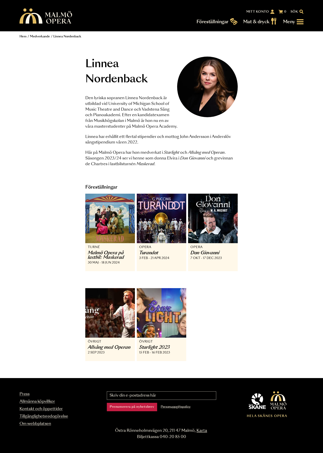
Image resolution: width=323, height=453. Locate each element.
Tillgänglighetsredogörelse (44, 416)
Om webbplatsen (35, 424)
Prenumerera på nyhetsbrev (132, 406)
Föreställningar (212, 22)
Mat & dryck (256, 22)
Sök (294, 11)
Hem (23, 36)
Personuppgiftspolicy (176, 406)
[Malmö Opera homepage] (46, 16)
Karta (201, 431)
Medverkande (40, 36)
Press (25, 394)
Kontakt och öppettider (41, 409)
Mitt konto (257, 11)
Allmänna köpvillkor (37, 401)
